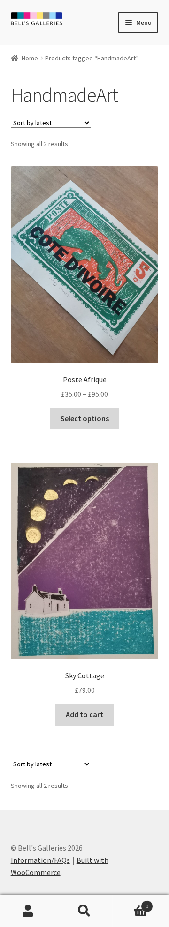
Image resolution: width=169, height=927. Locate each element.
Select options (85, 418)
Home (30, 58)
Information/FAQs (40, 860)
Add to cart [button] (84, 714)
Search (84, 911)
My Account (28, 911)
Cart (130, 903)
